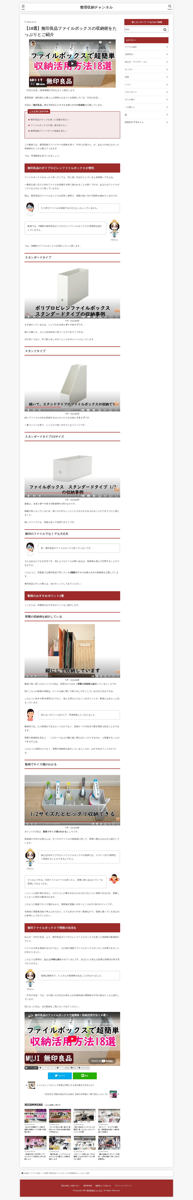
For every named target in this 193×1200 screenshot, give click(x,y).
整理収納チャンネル (96, 7)
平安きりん (114, 239)
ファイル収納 (64, 1068)
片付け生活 (85, 1068)
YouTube (73, 321)
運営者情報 (87, 1186)
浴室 (127, 77)
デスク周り (130, 100)
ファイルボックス (47, 1068)
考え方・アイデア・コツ (136, 62)
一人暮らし (130, 107)
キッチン (129, 69)
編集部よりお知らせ (103, 1186)
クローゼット (131, 92)
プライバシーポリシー (123, 1186)
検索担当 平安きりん (134, 122)
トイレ (128, 84)
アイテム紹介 (32, 1068)
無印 (74, 1068)
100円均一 (129, 54)
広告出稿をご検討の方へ (70, 1186)
